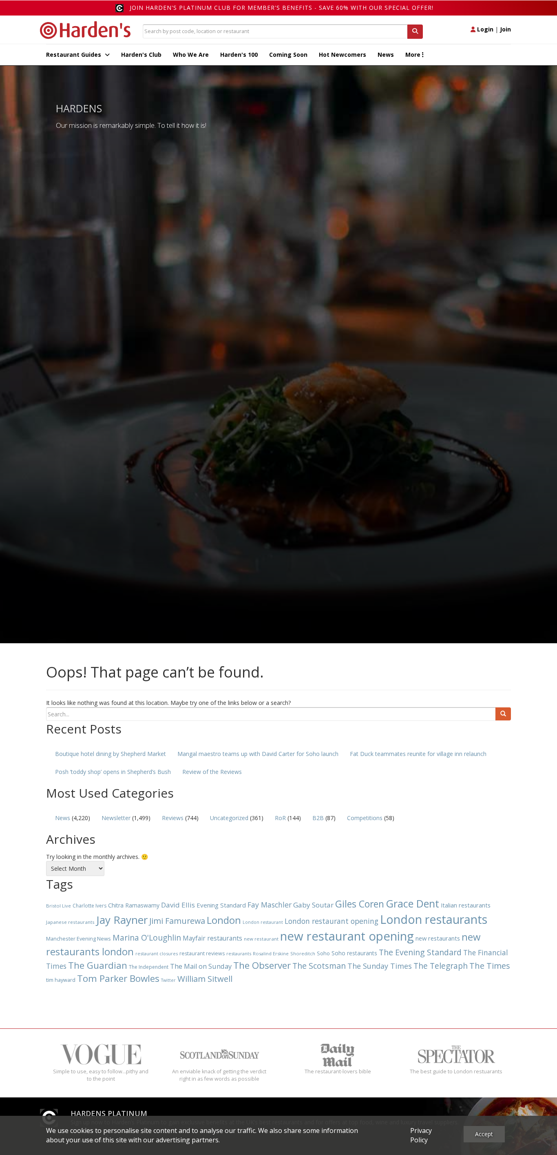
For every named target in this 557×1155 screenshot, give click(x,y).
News (386, 54)
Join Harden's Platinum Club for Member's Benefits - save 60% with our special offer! (281, 7)
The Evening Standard (420, 952)
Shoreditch (302, 953)
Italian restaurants (466, 905)
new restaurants (438, 938)
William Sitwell (204, 978)
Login (484, 29)
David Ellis (178, 905)
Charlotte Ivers (89, 905)
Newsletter (116, 818)
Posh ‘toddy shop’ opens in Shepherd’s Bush (113, 772)
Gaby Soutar (313, 905)
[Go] (503, 713)
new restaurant (261, 939)
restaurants (238, 953)
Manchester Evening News (78, 938)
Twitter (168, 980)
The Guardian (97, 965)
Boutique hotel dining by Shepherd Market (110, 754)
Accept (484, 1134)
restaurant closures (156, 953)
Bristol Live (58, 906)
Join (505, 29)
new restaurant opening (347, 936)
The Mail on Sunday (201, 966)
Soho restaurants (354, 953)
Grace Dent (412, 903)
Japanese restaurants (70, 922)
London (224, 920)
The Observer (262, 965)
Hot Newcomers (342, 54)
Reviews (172, 818)
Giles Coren (359, 903)
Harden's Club (141, 54)
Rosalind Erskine (271, 953)
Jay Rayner (122, 919)
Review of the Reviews (212, 772)
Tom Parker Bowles (118, 978)
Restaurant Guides (74, 54)
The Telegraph (440, 965)
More (413, 54)
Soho (323, 953)
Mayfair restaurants (212, 938)
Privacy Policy (421, 1135)
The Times (489, 965)
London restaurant (263, 922)
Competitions (364, 818)
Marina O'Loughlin (147, 937)
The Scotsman (319, 965)
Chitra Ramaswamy (133, 905)
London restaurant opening (331, 921)
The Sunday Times (379, 966)
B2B (318, 818)
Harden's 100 (239, 54)
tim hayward (60, 980)
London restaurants (433, 919)
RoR (280, 818)
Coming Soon (288, 54)
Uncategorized (229, 818)
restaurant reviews (202, 953)
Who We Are (191, 54)
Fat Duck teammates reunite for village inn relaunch (418, 754)
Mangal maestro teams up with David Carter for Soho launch (257, 754)
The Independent (148, 966)
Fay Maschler (270, 905)
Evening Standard (221, 905)
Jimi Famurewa (177, 920)
